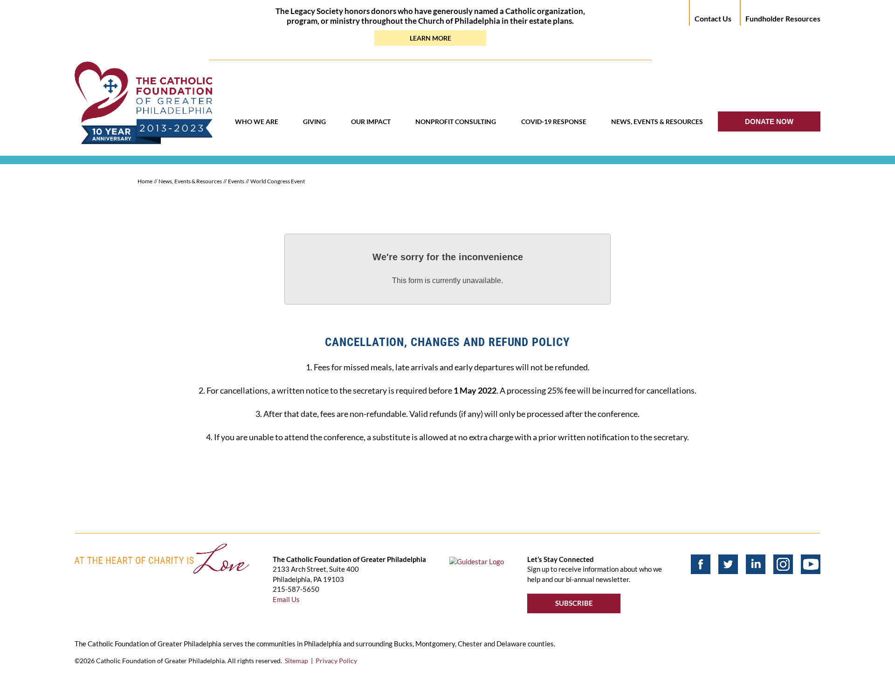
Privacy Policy (336, 661)
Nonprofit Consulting (455, 121)
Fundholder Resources (782, 18)
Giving (314, 121)
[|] (783, 564)
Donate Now (769, 121)
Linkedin (755, 564)
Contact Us (713, 18)
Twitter (728, 564)
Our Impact (371, 121)
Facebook (700, 564)
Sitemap (296, 661)
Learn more (430, 38)
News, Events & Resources (657, 121)
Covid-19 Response (553, 121)
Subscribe (574, 603)
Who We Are (256, 121)
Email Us (286, 599)
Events (236, 181)
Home (145, 181)
